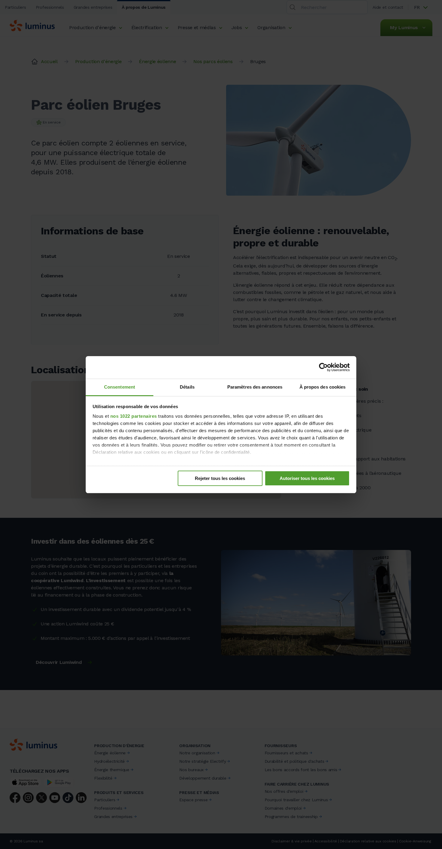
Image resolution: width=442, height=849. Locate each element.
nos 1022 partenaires (133, 416)
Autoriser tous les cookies (307, 478)
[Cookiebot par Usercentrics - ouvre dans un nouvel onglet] (323, 367)
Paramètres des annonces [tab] (254, 386)
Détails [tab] (187, 386)
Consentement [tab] (119, 386)
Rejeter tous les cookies (220, 478)
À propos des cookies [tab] (322, 386)
